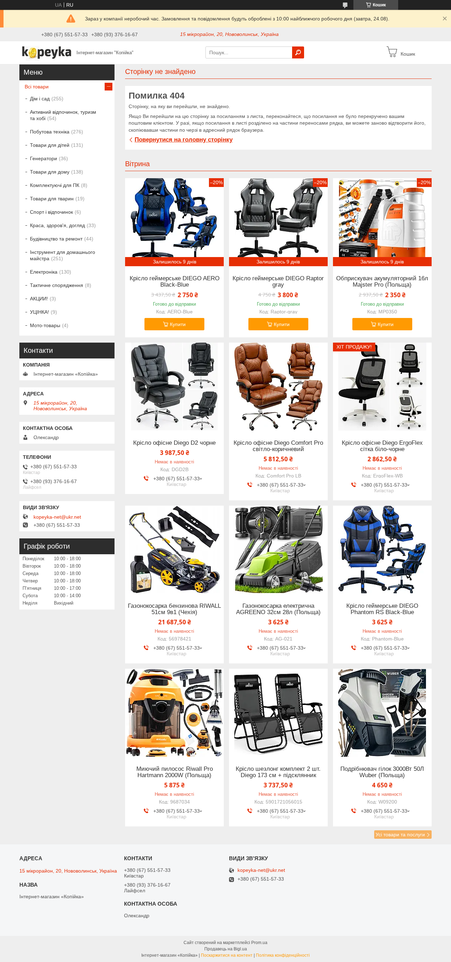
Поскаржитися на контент (227, 955)
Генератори (43, 158)
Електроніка (43, 272)
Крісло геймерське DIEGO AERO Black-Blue (175, 281)
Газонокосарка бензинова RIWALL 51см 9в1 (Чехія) (174, 609)
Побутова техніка (49, 132)
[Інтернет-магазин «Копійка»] (45, 52)
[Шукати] (298, 52)
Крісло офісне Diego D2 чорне (174, 443)
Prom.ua (259, 942)
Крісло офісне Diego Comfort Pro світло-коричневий (278, 446)
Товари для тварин (52, 198)
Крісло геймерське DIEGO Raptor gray (278, 281)
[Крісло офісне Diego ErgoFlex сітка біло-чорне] (382, 387)
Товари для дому (49, 172)
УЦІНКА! (39, 312)
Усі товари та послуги (400, 834)
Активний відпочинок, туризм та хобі (63, 115)
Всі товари (37, 86)
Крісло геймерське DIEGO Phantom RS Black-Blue (382, 609)
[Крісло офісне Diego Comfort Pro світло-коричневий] (278, 387)
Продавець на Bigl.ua (225, 949)
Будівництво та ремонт (56, 239)
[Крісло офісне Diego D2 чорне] (174, 387)
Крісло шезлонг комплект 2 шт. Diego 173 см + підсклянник (278, 772)
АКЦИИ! (39, 298)
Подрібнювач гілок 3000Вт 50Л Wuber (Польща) (382, 772)
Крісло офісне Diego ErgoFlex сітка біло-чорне (382, 446)
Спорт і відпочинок (51, 212)
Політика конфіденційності (283, 955)
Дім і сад (40, 98)
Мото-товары (45, 325)
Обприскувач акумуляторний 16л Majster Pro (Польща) (382, 281)
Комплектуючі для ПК (54, 185)
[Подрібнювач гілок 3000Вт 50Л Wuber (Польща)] (382, 713)
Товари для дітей (49, 145)
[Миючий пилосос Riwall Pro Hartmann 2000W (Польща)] (174, 713)
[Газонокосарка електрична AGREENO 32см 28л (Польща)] (278, 550)
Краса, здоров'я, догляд (57, 225)
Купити (178, 324)
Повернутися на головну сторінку (184, 139)
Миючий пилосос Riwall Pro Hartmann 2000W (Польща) (174, 772)
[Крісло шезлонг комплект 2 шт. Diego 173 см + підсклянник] (278, 713)
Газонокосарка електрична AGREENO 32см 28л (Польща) (278, 609)
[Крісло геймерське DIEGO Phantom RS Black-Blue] (382, 550)
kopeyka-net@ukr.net (57, 517)
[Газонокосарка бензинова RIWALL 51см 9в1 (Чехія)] (174, 550)
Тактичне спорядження (56, 285)
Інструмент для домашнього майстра (62, 255)
